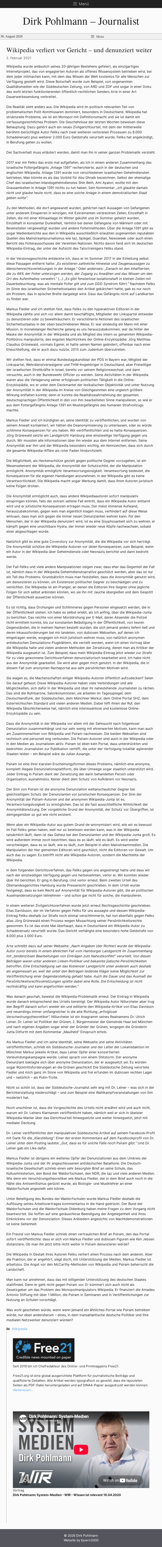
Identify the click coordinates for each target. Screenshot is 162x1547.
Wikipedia (19, 1329)
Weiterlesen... (23, 1390)
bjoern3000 (90, 1540)
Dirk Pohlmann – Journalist (81, 20)
